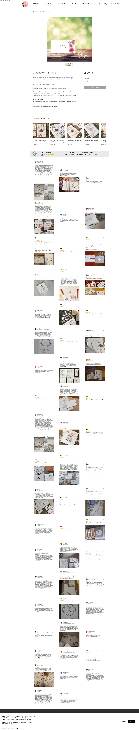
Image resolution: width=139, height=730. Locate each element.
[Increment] (90, 81)
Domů (35, 11)
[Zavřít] (138, 714)
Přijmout (132, 721)
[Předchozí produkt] (31, 130)
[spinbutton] (87, 81)
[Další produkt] (108, 130)
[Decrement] (85, 81)
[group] (69, 136)
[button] (36, 3)
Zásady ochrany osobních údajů (10, 728)
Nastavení (123, 721)
